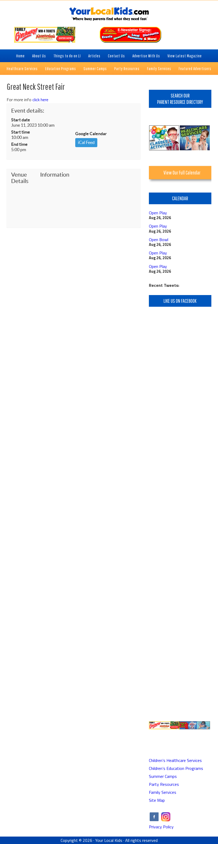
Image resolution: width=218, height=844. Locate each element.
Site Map (157, 800)
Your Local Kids (108, 840)
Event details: (27, 111)
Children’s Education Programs (176, 768)
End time (19, 144)
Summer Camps (163, 776)
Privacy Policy (161, 827)
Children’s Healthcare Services (175, 760)
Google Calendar (91, 133)
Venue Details (19, 178)
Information (54, 175)
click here (40, 99)
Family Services (162, 792)
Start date (20, 119)
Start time (20, 132)
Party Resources (164, 784)
